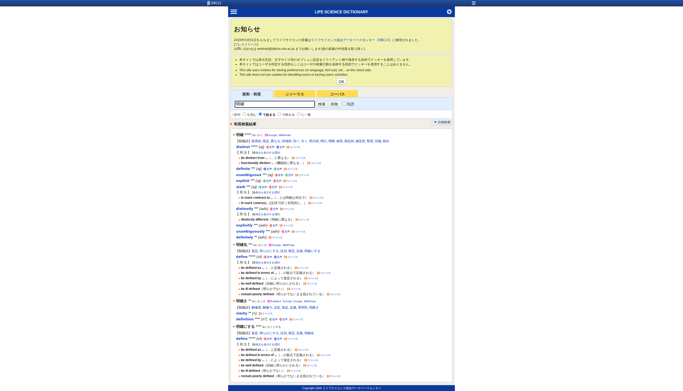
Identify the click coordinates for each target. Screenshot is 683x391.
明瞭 (331, 141)
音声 (272, 147)
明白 (323, 141)
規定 (255, 251)
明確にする (312, 251)
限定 (266, 141)
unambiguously (250, 231)
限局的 (256, 141)
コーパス (337, 94)
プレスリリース (246, 44)
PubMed (276, 301)
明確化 (309, 333)
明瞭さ (314, 307)
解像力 (267, 307)
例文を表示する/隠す (268, 152)
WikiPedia (285, 135)
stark (240, 187)
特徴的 (287, 141)
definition (245, 319)
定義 (299, 251)
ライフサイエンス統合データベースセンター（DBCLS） (351, 40)
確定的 (360, 141)
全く (304, 141)
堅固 (370, 141)
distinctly (244, 208)
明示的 (314, 141)
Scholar (287, 301)
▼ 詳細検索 (442, 122)
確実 (339, 141)
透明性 (303, 307)
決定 (277, 307)
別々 (296, 141)
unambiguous (248, 175)
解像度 (256, 307)
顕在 (386, 141)
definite (243, 168)
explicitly (244, 225)
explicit (242, 180)
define (242, 256)
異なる (275, 141)
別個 (378, 141)
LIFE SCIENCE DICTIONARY (341, 12)
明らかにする (269, 251)
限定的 (349, 141)
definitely (244, 237)
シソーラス (294, 94)
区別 (283, 251)
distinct (243, 147)
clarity (241, 313)
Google (272, 135)
